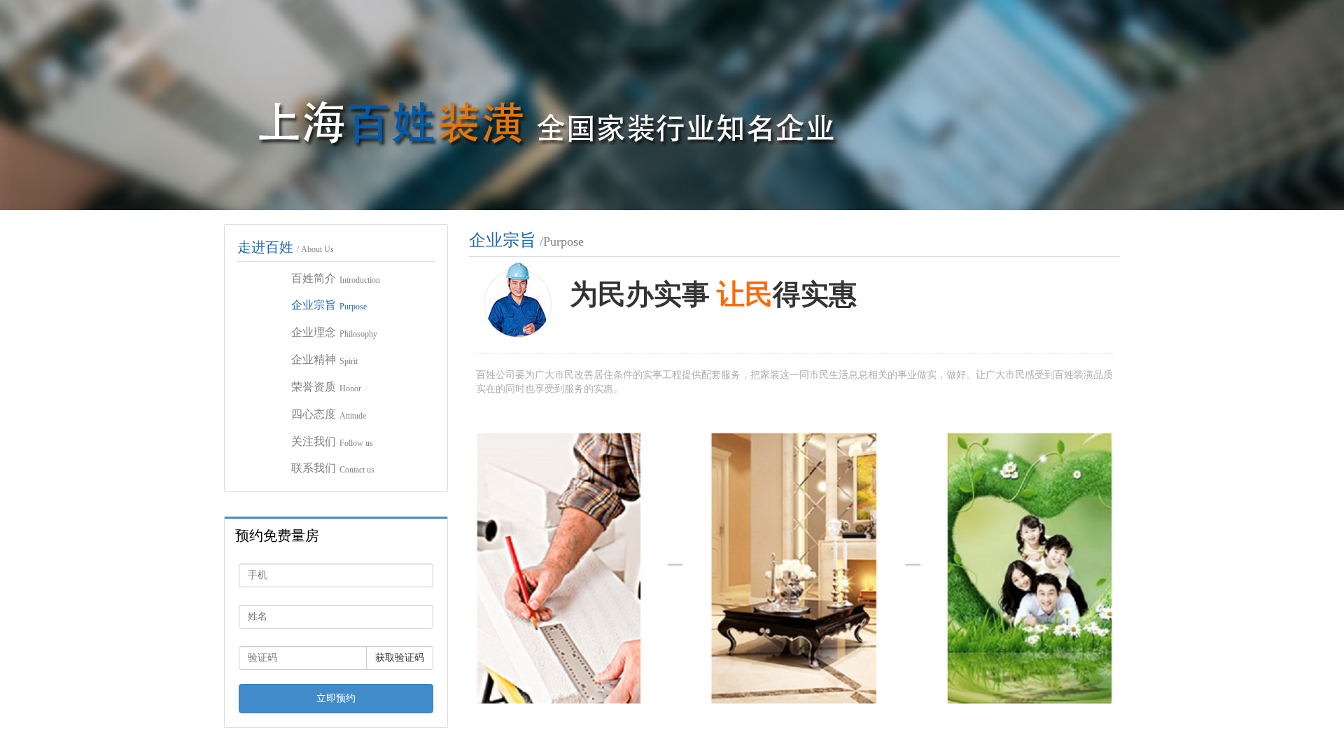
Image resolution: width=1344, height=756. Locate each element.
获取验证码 (399, 657)
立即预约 (336, 698)
